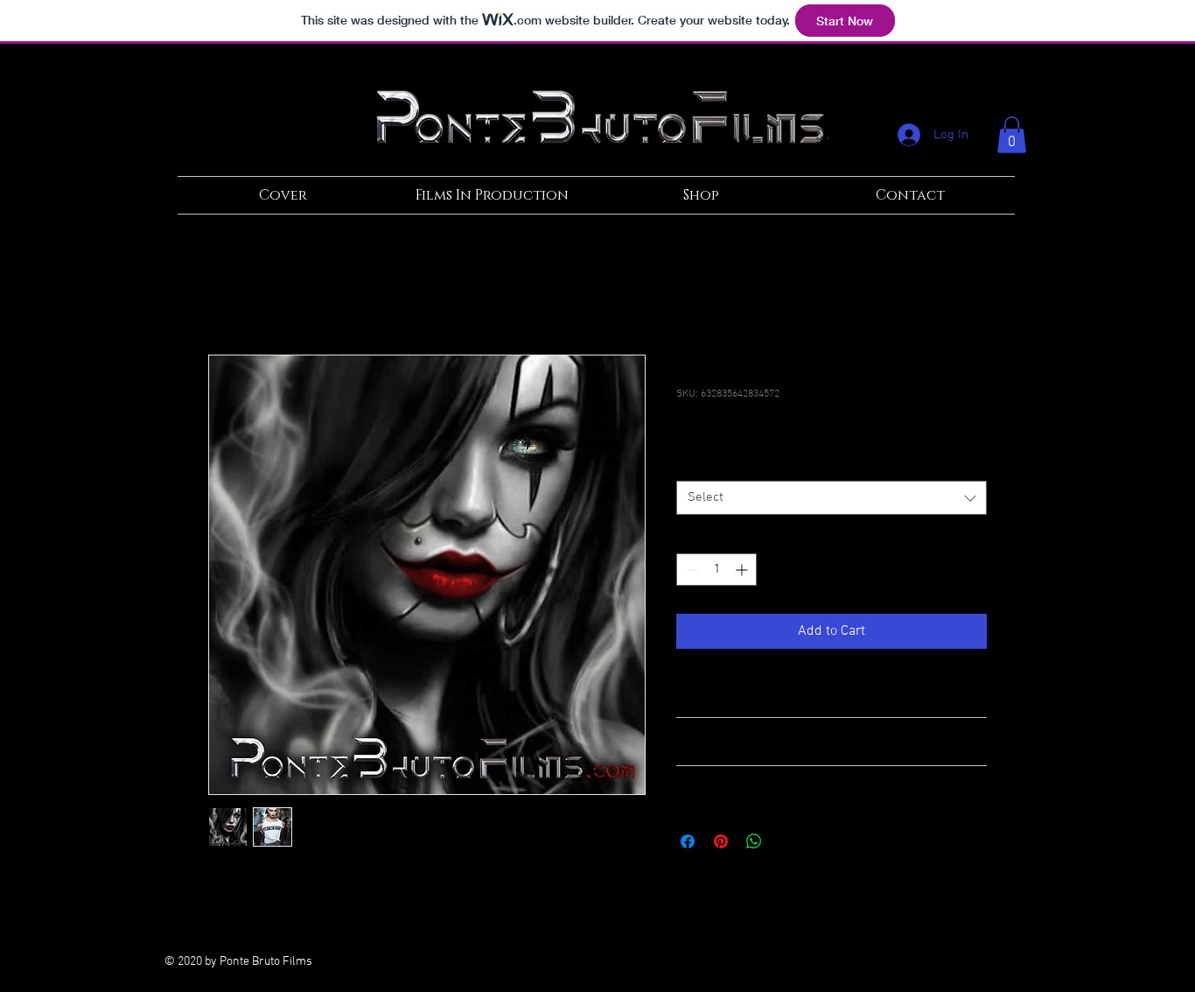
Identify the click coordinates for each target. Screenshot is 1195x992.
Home (225, 291)
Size (691, 465)
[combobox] (831, 498)
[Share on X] (787, 841)
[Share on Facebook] (687, 841)
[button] (1011, 134)
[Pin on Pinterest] (720, 841)
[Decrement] (690, 569)
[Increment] (743, 569)
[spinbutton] (716, 569)
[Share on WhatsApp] (754, 841)
